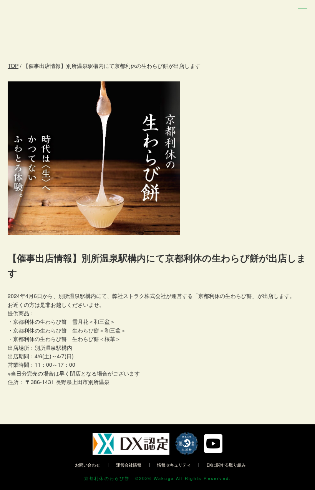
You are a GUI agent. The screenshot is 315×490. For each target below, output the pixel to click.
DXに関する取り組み (226, 465)
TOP (13, 66)
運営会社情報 (128, 465)
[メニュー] (303, 12)
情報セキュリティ (174, 465)
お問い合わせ (87, 465)
